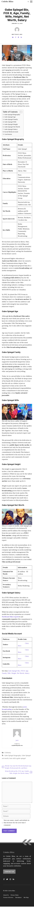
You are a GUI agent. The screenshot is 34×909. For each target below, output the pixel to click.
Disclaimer (18, 897)
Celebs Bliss (7, 1)
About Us (6, 895)
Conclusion (8, 134)
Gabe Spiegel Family (11, 119)
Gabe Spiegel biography (12, 756)
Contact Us (9, 871)
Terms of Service (8, 897)
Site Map (26, 897)
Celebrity (7, 753)
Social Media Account (11, 132)
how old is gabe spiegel (17, 758)
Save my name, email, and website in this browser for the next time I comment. (16, 822)
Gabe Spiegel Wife (10, 122)
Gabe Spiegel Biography (12, 114)
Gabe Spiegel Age (10, 117)
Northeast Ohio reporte (10, 617)
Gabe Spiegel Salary (11, 129)
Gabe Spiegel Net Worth (12, 127)
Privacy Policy (15, 895)
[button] (28, 1)
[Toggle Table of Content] (20, 112)
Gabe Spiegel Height (11, 124)
